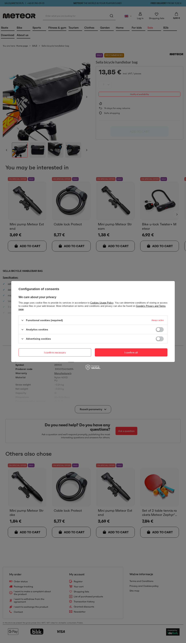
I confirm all (131, 352)
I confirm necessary (55, 352)
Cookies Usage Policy (101, 302)
